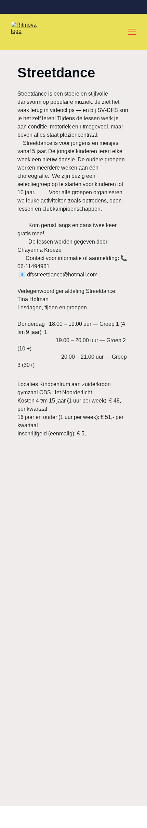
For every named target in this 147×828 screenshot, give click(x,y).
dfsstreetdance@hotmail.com (62, 274)
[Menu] (132, 32)
